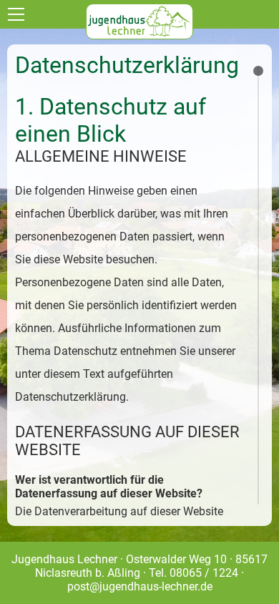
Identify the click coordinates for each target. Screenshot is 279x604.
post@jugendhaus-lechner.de (139, 586)
